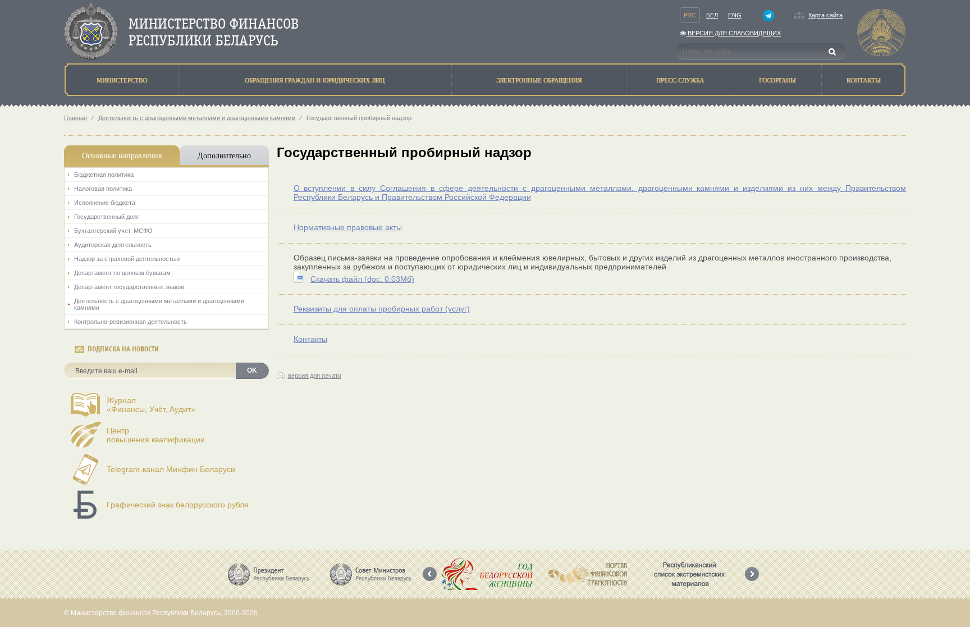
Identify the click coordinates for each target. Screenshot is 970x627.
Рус (690, 15)
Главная (75, 118)
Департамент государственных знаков (129, 286)
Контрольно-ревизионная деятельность (130, 321)
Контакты (310, 339)
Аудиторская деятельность (113, 244)
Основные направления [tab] (122, 155)
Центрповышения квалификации (156, 435)
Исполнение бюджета (104, 202)
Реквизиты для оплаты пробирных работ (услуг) (382, 308)
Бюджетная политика (104, 174)
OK (252, 370)
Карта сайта (825, 15)
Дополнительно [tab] (224, 155)
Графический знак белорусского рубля (178, 504)
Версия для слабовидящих (733, 33)
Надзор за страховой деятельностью (127, 258)
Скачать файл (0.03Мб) (362, 278)
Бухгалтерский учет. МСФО (113, 230)
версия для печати (314, 375)
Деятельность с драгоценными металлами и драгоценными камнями (196, 118)
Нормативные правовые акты (348, 227)
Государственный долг (106, 216)
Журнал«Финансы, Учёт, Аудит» (151, 405)
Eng (735, 15)
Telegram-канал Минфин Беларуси (171, 469)
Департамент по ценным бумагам (122, 272)
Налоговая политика (103, 188)
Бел (712, 15)
